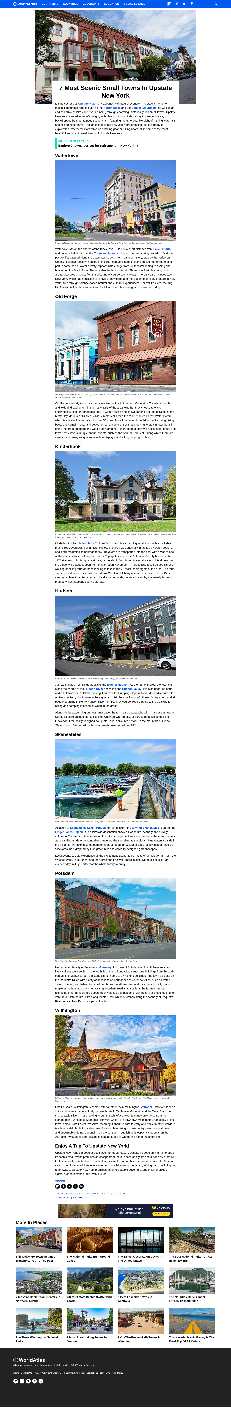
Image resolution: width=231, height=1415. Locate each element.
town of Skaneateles (145, 827)
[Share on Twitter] (69, 1186)
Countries (70, 4)
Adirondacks (112, 107)
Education (111, 4)
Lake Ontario (162, 249)
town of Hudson (117, 684)
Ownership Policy (114, 1373)
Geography (91, 4)
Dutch (86, 543)
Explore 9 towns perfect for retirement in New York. (96, 145)
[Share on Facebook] (63, 1186)
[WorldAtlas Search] (216, 4)
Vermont (146, 1107)
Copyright (47, 1373)
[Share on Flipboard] (57, 1186)
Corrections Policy (95, 1373)
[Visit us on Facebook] (22, 1381)
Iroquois (101, 827)
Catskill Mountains (144, 107)
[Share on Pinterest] (75, 1186)
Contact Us (26, 1373)
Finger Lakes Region (69, 832)
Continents (50, 4)
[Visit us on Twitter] (28, 1381)
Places (84, 1197)
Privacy (37, 1373)
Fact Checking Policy (74, 1373)
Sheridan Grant (61, 1197)
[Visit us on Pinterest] (34, 1381)
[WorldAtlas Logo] (26, 4)
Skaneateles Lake (82, 827)
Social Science (135, 4)
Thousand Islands (106, 253)
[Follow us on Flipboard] (15, 1381)
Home (16, 1373)
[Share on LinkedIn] (81, 1186)
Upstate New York (90, 103)
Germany (105, 967)
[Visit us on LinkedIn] (40, 1381)
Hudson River (94, 688)
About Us (58, 1373)
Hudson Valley (131, 688)
